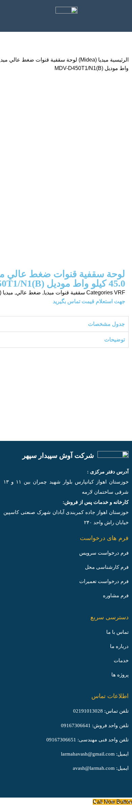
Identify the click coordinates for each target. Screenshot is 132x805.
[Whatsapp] (107, 787)
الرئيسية (119, 60)
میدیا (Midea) (93, 60)
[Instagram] (78, 787)
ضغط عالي (28, 292)
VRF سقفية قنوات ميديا (84, 292)
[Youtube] (122, 787)
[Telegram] (93, 787)
